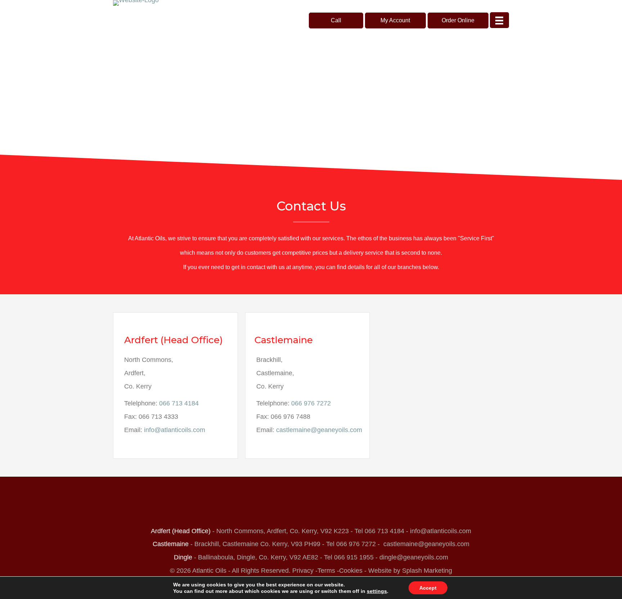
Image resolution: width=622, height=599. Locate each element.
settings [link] (377, 591)
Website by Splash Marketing (410, 570)
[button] (336, 20)
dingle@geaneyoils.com (413, 557)
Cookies (350, 570)
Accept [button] (428, 588)
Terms (326, 570)
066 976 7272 (311, 403)
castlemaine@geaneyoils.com (319, 430)
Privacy (303, 570)
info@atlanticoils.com (174, 430)
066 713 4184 (179, 403)
